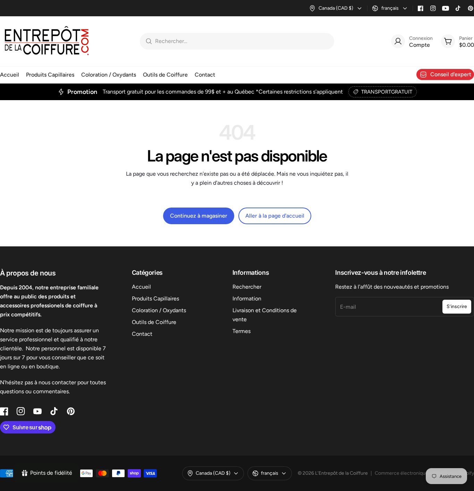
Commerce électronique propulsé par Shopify (424, 473)
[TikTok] (458, 8)
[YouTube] (445, 8)
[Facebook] (420, 8)
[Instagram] (433, 8)
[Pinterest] (470, 8)
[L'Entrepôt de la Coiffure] (47, 41)
